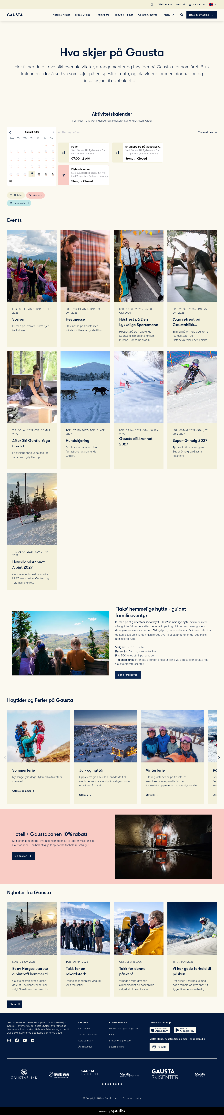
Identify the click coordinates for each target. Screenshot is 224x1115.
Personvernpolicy (131, 1098)
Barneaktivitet (19, 203)
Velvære (35, 195)
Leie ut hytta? (85, 1040)
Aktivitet (16, 195)
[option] (10, 144)
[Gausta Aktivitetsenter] (130, 1075)
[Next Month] (53, 132)
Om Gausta (84, 1028)
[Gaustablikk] (24, 1074)
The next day (205, 132)
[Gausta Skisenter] (165, 1074)
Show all (15, 1004)
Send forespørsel (128, 674)
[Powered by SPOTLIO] (112, 1111)
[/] (15, 14)
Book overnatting (201, 15)
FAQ (111, 1034)
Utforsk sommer (21, 791)
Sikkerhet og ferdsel (120, 1040)
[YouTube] (25, 1040)
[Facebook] (17, 1040)
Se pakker (23, 856)
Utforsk (83, 795)
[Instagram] (9, 1040)
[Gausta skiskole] (200, 1075)
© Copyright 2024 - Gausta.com (100, 1098)
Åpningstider (85, 1046)
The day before (71, 132)
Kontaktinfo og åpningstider (124, 1028)
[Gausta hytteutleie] (94, 1072)
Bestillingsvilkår (117, 1046)
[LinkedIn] (33, 1040)
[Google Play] (185, 1030)
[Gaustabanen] (59, 1075)
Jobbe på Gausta (87, 1034)
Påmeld (159, 1047)
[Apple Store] (160, 1030)
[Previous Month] (10, 132)
